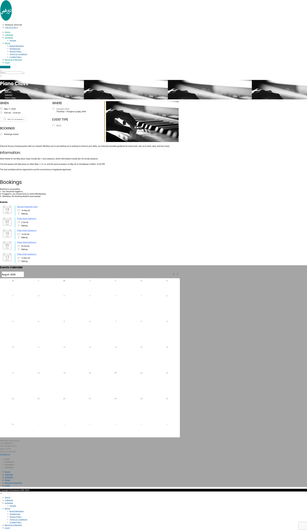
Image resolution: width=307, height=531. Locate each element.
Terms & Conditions (18, 54)
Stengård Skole (63, 108)
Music (58, 125)
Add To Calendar (14, 119)
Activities (9, 37)
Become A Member (13, 59)
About (7, 43)
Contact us (5, 454)
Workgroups (15, 48)
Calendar (9, 35)
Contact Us (5, 67)
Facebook (9, 461)
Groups (13, 40)
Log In (7, 62)
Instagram (9, 464)
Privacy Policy (15, 51)
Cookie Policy (15, 57)
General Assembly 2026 (27, 206)
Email (7, 459)
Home (7, 32)
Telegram (9, 467)
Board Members (17, 46)
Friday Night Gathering (26, 218)
